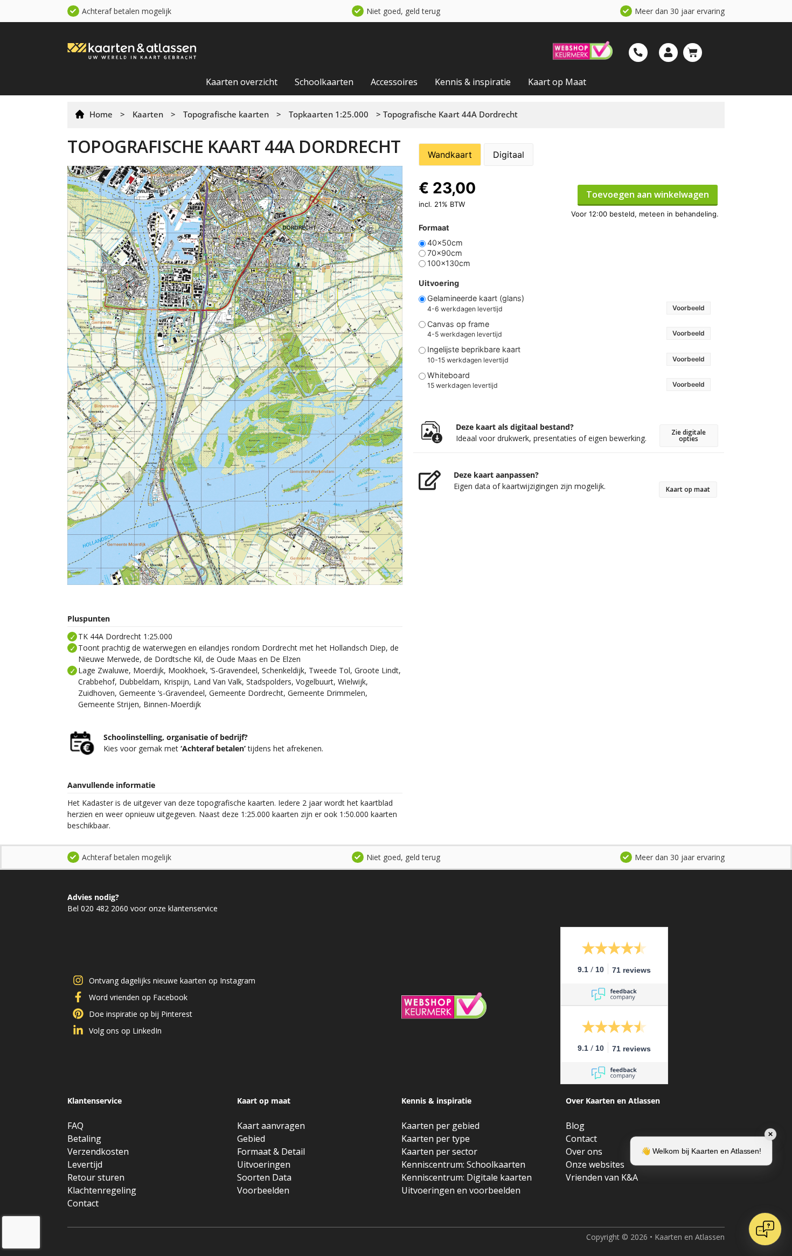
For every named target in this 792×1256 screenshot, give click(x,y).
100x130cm (448, 263)
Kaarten (148, 114)
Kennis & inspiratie (473, 82)
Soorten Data (264, 1177)
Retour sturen (95, 1177)
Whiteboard (448, 375)
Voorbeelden (263, 1190)
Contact (83, 1203)
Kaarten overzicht (241, 82)
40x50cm (445, 243)
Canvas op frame (458, 324)
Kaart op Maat (557, 82)
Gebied (251, 1139)
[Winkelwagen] (692, 52)
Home (101, 114)
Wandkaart (450, 154)
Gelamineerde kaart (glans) (475, 298)
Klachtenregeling (101, 1190)
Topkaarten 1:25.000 (329, 114)
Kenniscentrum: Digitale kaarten (466, 1177)
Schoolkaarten (324, 82)
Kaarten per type (435, 1139)
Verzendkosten (98, 1151)
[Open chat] (765, 1229)
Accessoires (394, 82)
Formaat (434, 228)
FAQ (75, 1126)
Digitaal (508, 154)
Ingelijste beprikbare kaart (473, 349)
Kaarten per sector (439, 1151)
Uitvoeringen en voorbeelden (460, 1190)
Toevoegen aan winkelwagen (647, 194)
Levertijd (84, 1164)
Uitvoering (439, 283)
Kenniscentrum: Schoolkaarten (463, 1164)
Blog (575, 1126)
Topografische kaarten (226, 114)
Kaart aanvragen (271, 1126)
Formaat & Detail (271, 1151)
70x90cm (444, 253)
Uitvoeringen (263, 1164)
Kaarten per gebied (440, 1126)
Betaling (84, 1139)
